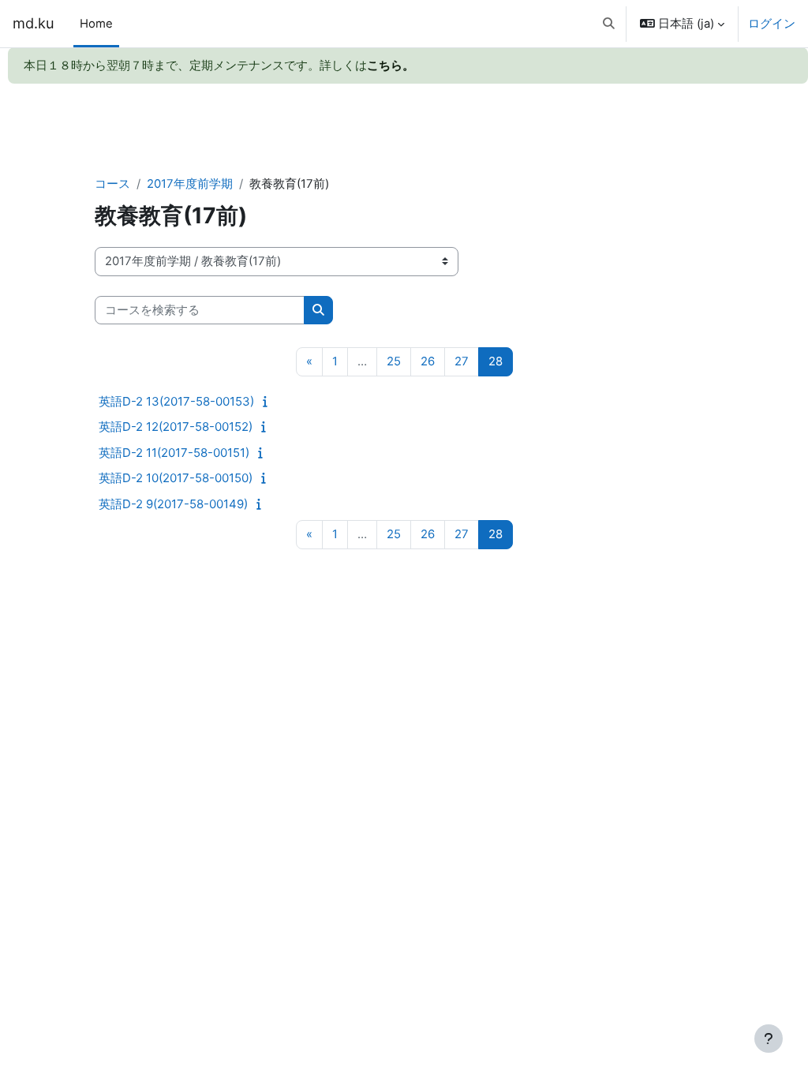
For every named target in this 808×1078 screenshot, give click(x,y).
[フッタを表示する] (768, 1038)
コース (112, 184)
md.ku (33, 23)
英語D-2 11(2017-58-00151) (174, 452)
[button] (608, 23)
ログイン (771, 24)
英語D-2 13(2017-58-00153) (176, 401)
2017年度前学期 (190, 184)
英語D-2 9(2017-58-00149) (173, 503)
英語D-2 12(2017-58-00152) (175, 426)
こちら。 (390, 65)
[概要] (268, 402)
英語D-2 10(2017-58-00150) (175, 477)
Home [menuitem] (96, 24)
